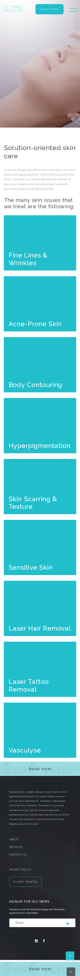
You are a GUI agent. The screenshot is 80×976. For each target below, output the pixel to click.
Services (16, 847)
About (13, 839)
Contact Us (17, 854)
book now (40, 968)
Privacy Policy (20, 869)
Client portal (49, 9)
